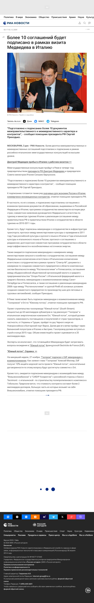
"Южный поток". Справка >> (22, 351)
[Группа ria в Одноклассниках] (35, 516)
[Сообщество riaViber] (80, 516)
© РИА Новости (12, 115)
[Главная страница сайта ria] (16, 23)
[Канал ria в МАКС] (8, 516)
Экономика (29, 531)
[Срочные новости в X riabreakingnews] (71, 516)
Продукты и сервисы (37, 535)
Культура (78, 531)
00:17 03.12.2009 (10, 30)
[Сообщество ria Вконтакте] (26, 516)
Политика (8, 531)
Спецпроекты (10, 535)
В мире (39, 531)
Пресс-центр (54, 535)
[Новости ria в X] (62, 516)
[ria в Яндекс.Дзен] (17, 516)
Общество (18, 531)
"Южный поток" (37, 345)
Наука (69, 531)
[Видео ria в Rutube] (44, 516)
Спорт (62, 531)
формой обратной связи (14, 589)
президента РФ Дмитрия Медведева (46, 171)
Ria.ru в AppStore (69, 535)
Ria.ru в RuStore (86, 535)
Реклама (21, 535)
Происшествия (51, 531)
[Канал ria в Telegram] (53, 516)
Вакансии (8, 545)
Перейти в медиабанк (26, 115)
